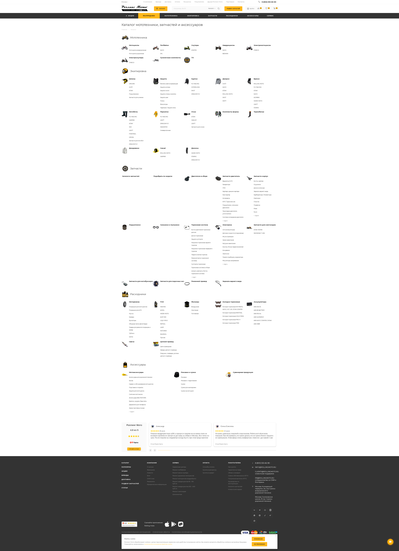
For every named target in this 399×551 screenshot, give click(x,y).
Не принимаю (259, 544)
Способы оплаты (208, 467)
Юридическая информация (157, 484)
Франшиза (151, 470)
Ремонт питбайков (179, 470)
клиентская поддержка (267, 473)
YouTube (265, 510)
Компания (152, 463)
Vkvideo (270, 510)
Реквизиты (151, 481)
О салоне (150, 467)
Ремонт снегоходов (179, 491)
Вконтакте (254, 510)
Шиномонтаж (177, 494)
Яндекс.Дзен (259, 515)
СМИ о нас (150, 478)
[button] (129, 436)
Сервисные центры (179, 467)
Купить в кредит (208, 473)
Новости (150, 473)
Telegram (259, 510)
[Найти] (218, 8)
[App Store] (167, 524)
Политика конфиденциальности (187, 532)
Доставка (126, 479)
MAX (254, 520)
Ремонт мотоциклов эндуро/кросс (184, 478)
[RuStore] (180, 524)
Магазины (126, 467)
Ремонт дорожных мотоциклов (183, 475)
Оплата (206, 463)
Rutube (270, 515)
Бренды (125, 475)
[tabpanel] (180, 435)
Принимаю (258, 539)
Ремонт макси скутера (180, 473)
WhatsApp (254, 515)
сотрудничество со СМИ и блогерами (265, 480)
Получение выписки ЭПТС (237, 478)
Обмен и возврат (234, 473)
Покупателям (234, 463)
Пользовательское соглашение (136, 532)
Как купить (232, 467)
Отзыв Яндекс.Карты (157, 444)
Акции (124, 471)
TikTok (265, 515)
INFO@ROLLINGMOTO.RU (265, 467)
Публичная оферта (161, 532)
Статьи (125, 488)
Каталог (125, 463)
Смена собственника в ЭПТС (238, 475)
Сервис (175, 463)
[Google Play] (173, 524)
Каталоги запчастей (235, 486)
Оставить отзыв (134, 449)
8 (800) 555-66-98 (269, 2)
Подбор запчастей (130, 483)
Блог (148, 475)
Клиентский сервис (235, 489)
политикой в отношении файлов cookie (158, 544)
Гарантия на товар (234, 470)
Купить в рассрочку (209, 470)
